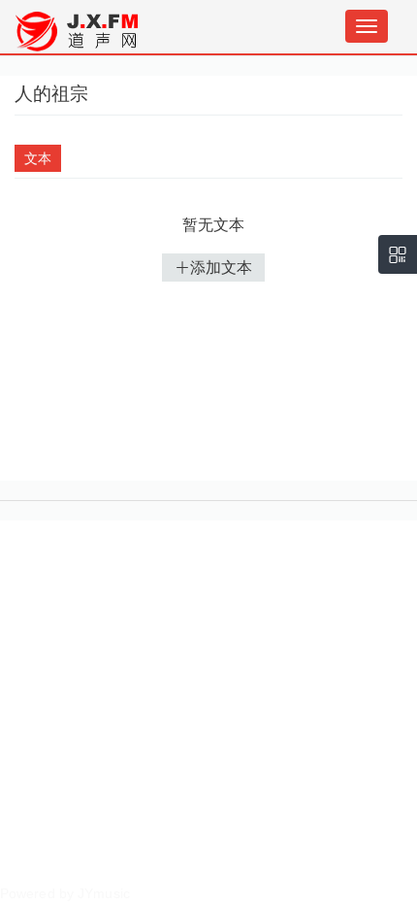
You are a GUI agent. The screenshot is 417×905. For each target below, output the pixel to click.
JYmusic (104, 893)
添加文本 (221, 267)
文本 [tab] (37, 158)
